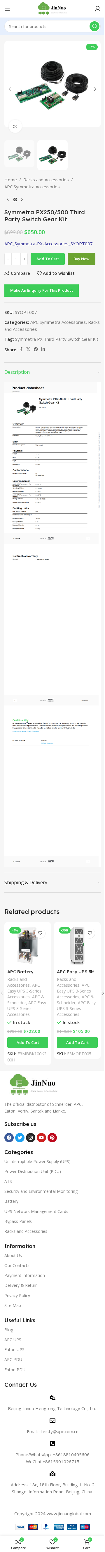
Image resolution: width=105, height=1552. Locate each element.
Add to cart (47, 258)
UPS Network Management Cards (36, 1211)
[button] (10, 89)
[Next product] (21, 199)
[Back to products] (14, 199)
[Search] (94, 26)
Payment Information (24, 1275)
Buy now (82, 258)
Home (10, 180)
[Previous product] (7, 199)
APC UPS (12, 1339)
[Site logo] (53, 8)
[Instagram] (30, 1137)
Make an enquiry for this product (41, 290)
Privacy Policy (17, 1295)
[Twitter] (19, 1137)
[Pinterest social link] (36, 349)
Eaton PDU (14, 1369)
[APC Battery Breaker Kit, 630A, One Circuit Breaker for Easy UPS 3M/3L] (27, 945)
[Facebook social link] (21, 349)
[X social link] (28, 349)
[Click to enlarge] (15, 126)
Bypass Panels (18, 1221)
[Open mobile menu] (7, 9)
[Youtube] (41, 1137)
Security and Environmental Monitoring (41, 1191)
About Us (13, 1255)
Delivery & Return (21, 1285)
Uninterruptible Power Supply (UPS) (37, 1161)
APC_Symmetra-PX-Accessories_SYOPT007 (48, 243)
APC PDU (13, 1359)
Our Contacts (16, 1265)
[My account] (98, 9)
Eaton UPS (14, 1349)
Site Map (12, 1305)
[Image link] (33, 1084)
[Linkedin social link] (43, 349)
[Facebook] (9, 1137)
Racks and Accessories (46, 180)
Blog (8, 1329)
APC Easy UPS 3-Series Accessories (24, 991)
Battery (11, 1201)
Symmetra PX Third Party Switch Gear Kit (56, 339)
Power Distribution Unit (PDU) (32, 1171)
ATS (8, 1181)
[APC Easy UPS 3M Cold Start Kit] (77, 945)
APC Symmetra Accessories (32, 187)
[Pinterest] (52, 1137)
